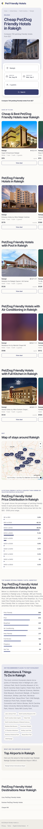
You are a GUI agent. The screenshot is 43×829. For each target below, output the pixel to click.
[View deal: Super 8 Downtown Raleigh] (19, 134)
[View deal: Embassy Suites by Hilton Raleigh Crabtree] (19, 198)
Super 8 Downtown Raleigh (10, 153)
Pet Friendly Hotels (15, 3)
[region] (22, 460)
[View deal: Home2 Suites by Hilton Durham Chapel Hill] (19, 391)
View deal (19, 163)
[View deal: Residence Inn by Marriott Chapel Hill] (19, 327)
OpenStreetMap (34, 477)
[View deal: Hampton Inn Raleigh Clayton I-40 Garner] (19, 263)
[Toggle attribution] (41, 477)
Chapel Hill (5, 807)
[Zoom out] (40, 446)
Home (5, 11)
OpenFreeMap (11, 477)
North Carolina (23, 11)
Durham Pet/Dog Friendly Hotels (12, 802)
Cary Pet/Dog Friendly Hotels (11, 797)
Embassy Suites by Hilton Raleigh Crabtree (16, 217)
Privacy (4, 826)
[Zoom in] (40, 443)
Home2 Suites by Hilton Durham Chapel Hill (16, 409)
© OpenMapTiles (20, 477)
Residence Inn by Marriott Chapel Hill (14, 345)
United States (13, 11)
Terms (9, 826)
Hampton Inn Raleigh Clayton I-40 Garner (15, 281)
